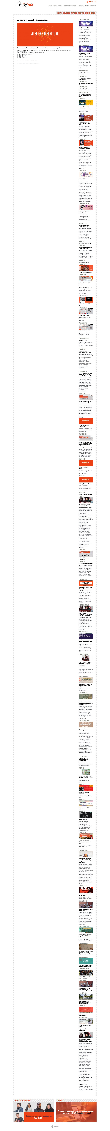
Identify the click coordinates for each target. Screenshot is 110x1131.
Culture (87, 13)
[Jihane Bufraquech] (29, 1107)
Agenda (55, 5)
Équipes (60, 5)
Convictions (66, 13)
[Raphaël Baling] (39, 1107)
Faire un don (81, 5)
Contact (87, 5)
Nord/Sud (81, 13)
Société (59, 13)
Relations (74, 13)
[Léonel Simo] (18, 1117)
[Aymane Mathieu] (18, 1107)
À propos (50, 5)
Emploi (93, 13)
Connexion (93, 5)
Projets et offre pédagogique (70, 5)
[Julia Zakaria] (49, 1107)
